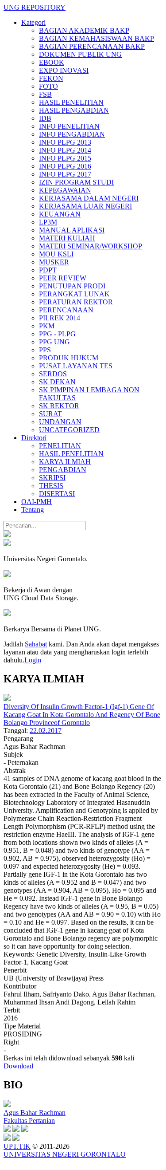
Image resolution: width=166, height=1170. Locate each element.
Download (18, 1066)
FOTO (48, 86)
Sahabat (36, 644)
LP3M (48, 222)
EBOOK (51, 62)
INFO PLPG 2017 (65, 174)
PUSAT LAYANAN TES (75, 366)
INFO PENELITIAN (69, 126)
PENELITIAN (60, 445)
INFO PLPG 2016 (65, 166)
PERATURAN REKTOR (76, 302)
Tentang (32, 509)
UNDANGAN (60, 421)
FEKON (51, 78)
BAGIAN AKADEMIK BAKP (84, 30)
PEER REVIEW (62, 278)
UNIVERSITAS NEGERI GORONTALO (65, 1154)
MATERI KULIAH (67, 238)
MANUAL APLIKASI (71, 230)
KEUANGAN (60, 214)
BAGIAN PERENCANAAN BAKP (92, 46)
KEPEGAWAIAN (65, 190)
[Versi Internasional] (7, 535)
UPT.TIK (17, 1146)
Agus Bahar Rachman (35, 1112)
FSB (45, 94)
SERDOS (53, 374)
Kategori (33, 22)
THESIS (51, 485)
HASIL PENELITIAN (71, 102)
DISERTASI (57, 493)
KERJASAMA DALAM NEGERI (89, 198)
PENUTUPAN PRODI (72, 286)
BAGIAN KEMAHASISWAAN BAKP (96, 38)
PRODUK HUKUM (68, 358)
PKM (46, 326)
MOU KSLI (56, 254)
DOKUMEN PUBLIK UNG (80, 54)
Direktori (33, 437)
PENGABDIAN (62, 469)
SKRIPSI (52, 477)
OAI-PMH (36, 501)
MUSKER (54, 262)
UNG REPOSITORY (35, 7)
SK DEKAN (57, 382)
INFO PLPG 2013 (65, 142)
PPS (45, 350)
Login (32, 660)
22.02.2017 (46, 730)
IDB (45, 118)
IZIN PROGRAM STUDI (76, 182)
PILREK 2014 (59, 318)
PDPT (48, 270)
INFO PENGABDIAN (72, 134)
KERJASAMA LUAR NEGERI (85, 206)
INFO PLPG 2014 (65, 150)
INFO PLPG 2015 (65, 158)
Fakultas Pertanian (29, 1120)
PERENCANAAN (66, 310)
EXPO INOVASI (64, 70)
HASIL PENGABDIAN (74, 110)
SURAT (50, 414)
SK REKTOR (59, 406)
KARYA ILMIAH (65, 461)
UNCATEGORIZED (69, 429)
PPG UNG (54, 342)
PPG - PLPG (57, 334)
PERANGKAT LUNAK (74, 294)
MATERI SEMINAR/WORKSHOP (90, 246)
